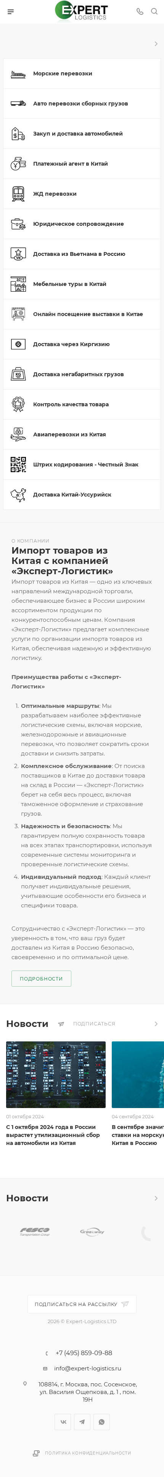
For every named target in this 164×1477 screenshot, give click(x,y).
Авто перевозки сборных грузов (80, 103)
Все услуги (156, 44)
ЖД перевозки (55, 193)
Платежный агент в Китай (70, 163)
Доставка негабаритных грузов (78, 374)
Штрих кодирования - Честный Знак (85, 464)
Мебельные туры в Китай (69, 284)
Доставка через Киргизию (71, 344)
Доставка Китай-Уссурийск (72, 494)
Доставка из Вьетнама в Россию (79, 254)
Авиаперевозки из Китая (69, 434)
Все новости (156, 1024)
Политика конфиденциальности (88, 1453)
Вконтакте (63, 1422)
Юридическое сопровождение (78, 223)
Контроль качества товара (71, 404)
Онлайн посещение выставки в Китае (88, 314)
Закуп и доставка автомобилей (78, 133)
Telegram (82, 1422)
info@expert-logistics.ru (87, 1368)
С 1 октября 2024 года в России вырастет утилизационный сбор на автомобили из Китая (53, 1135)
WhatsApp (101, 1422)
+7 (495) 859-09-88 (84, 1353)
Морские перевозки (62, 73)
